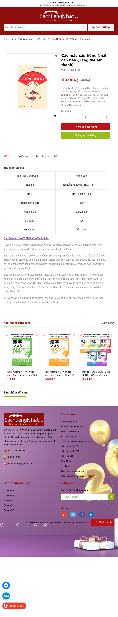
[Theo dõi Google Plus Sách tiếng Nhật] (64, 514)
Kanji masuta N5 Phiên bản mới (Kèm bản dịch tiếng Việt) (59, 373)
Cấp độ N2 (9, 495)
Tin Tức (65, 466)
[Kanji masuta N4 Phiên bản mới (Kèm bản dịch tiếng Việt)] (21, 350)
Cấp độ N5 (9, 510)
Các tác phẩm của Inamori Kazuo (77, 476)
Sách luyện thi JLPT (71, 421)
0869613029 (14, 457)
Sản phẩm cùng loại (17, 322)
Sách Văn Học (68, 456)
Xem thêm (107, 322)
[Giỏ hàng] (93, 27)
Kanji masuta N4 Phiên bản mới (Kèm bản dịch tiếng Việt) (22, 373)
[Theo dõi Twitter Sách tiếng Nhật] (73, 514)
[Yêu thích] (56, 56)
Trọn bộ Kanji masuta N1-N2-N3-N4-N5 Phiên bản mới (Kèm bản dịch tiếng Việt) (96, 374)
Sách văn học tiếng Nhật (73, 471)
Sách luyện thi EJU (70, 446)
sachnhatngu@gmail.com (20, 463)
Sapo (89, 522)
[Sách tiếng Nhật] (24, 419)
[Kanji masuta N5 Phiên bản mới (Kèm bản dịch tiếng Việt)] (59, 350)
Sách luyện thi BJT (70, 451)
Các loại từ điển (69, 436)
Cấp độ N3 (9, 500)
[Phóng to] (55, 116)
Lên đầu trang (102, 522)
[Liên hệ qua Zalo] (6, 596)
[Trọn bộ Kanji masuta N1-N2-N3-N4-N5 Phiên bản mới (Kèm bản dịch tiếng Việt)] (96, 350)
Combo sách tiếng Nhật (72, 426)
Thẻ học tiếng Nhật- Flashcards (76, 441)
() (103, 27)
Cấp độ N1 (9, 490)
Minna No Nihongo (70, 431)
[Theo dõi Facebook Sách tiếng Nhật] (82, 514)
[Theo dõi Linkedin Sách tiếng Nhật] (91, 514)
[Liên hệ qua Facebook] (6, 585)
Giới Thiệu (66, 461)
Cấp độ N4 (9, 505)
